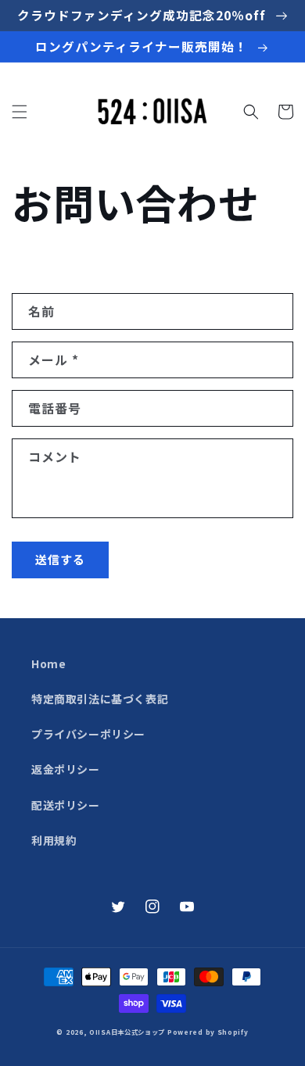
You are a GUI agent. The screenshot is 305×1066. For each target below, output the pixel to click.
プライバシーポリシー (88, 734)
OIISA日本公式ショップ (127, 1031)
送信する (60, 559)
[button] (19, 112)
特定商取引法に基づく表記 (99, 698)
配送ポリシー (65, 805)
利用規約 (54, 840)
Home (48, 663)
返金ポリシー (65, 769)
